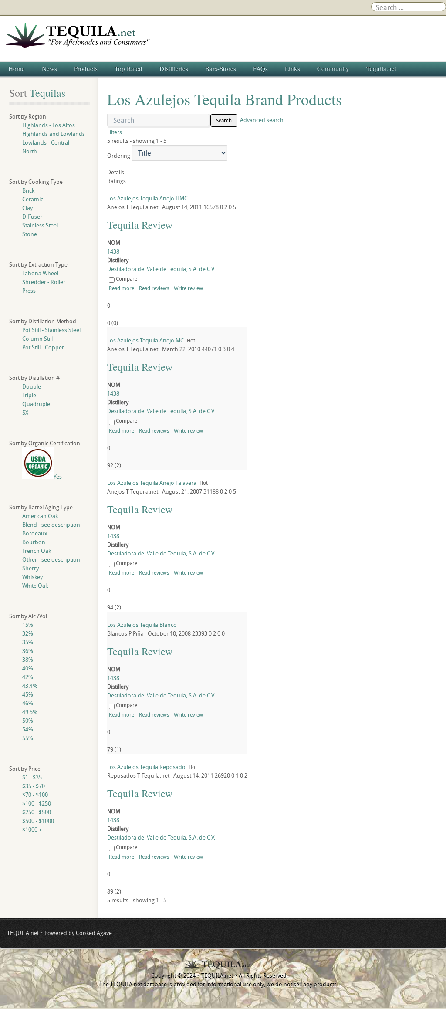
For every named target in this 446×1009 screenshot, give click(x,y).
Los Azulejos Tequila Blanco (142, 625)
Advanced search (262, 120)
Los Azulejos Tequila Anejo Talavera (151, 483)
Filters (114, 132)
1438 (113, 251)
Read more (121, 287)
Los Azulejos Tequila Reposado (146, 767)
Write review (188, 287)
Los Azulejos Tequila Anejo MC (145, 340)
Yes (58, 477)
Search (224, 120)
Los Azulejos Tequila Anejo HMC (147, 198)
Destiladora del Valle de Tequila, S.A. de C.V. (161, 269)
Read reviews (154, 287)
